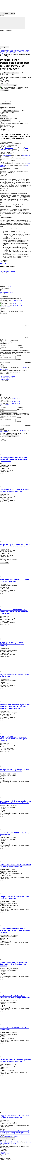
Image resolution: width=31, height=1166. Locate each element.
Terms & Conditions (5, 1142)
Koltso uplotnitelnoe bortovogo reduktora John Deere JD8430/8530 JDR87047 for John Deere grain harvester (15, 706)
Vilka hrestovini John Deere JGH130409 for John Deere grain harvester (14, 490)
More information (4, 404)
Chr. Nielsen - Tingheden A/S (8, 271)
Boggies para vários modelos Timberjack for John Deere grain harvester (15, 1116)
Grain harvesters (13, 1131)
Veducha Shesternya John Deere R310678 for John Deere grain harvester (15, 865)
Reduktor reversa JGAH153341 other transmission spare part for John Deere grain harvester (14, 611)
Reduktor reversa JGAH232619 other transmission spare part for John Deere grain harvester (14, 459)
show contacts (9, 148)
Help (6, 1136)
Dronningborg (12, 51)
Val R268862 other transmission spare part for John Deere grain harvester (15, 1060)
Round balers (10, 1134)
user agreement (4, 369)
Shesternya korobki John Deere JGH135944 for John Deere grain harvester (12, 643)
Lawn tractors (25, 1132)
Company (20, 347)
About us (2, 1136)
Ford (21, 51)
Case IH (2, 51)
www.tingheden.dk (5, 306)
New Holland (9, 53)
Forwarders (17, 1134)
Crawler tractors (25, 1134)
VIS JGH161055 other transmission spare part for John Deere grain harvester (15, 545)
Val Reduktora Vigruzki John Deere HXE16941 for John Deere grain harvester (15, 996)
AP (25, 50)
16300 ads (8, 286)
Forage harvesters (16, 1132)
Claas (6, 51)
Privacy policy (15, 1142)
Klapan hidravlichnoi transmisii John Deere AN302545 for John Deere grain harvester (13, 964)
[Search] (12, 23)
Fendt (18, 51)
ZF (14, 53)
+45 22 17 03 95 (17, 303)
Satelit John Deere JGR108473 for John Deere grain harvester (14, 580)
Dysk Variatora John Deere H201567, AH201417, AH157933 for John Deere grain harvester (15, 930)
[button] (15, 38)
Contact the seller (5, 103)
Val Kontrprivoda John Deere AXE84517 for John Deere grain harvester (14, 770)
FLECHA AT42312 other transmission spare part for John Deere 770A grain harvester (13, 738)
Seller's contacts (13, 1136)
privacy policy (22, 367)
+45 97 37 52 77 (17, 305)
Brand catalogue (11, 1143)
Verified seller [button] (4, 273)
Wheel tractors (4, 1131)
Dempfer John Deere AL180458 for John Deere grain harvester (14, 897)
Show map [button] (27, 325)
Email (19, 355)
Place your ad (4, 562)
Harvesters (3, 1134)
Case (27, 50)
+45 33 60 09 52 (17, 300)
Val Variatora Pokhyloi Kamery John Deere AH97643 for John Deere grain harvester (15, 802)
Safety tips (3, 263)
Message (18, 359)
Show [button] (11, 300)
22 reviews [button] (3, 291)
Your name (20, 345)
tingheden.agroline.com (6, 292)
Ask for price (4, 116)
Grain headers (22, 1131)
